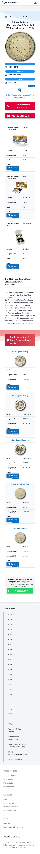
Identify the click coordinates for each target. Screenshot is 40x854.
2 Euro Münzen (27, 17)
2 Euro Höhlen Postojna (20, 484)
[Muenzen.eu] (6, 17)
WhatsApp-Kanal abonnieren (21, 591)
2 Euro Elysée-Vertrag (20, 352)
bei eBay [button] (14, 168)
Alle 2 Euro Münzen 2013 (22, 116)
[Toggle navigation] (36, 3)
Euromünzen (14, 17)
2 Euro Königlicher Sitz (20, 528)
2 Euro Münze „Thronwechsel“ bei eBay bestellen (20, 96)
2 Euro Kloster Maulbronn (20, 440)
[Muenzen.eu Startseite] (11, 2)
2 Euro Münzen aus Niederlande (22, 106)
